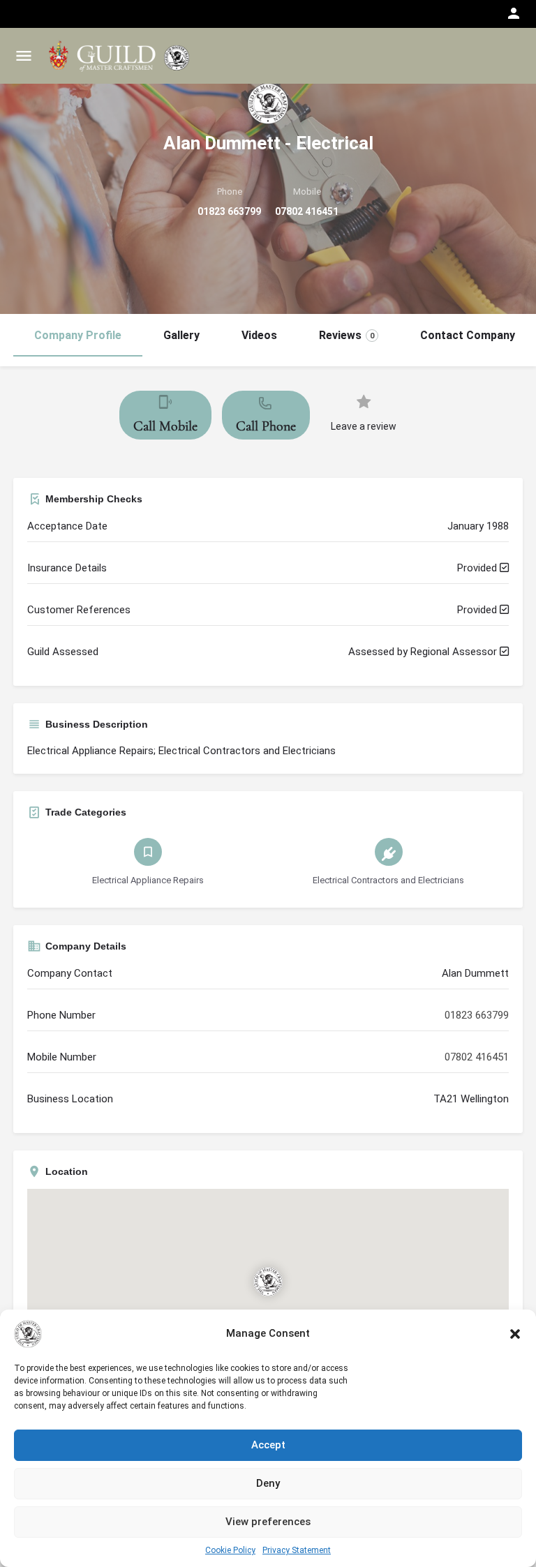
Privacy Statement (296, 1550)
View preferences (268, 1521)
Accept (268, 1445)
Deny (268, 1483)
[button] (515, 1334)
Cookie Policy (230, 1550)
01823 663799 (229, 211)
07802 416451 (306, 211)
